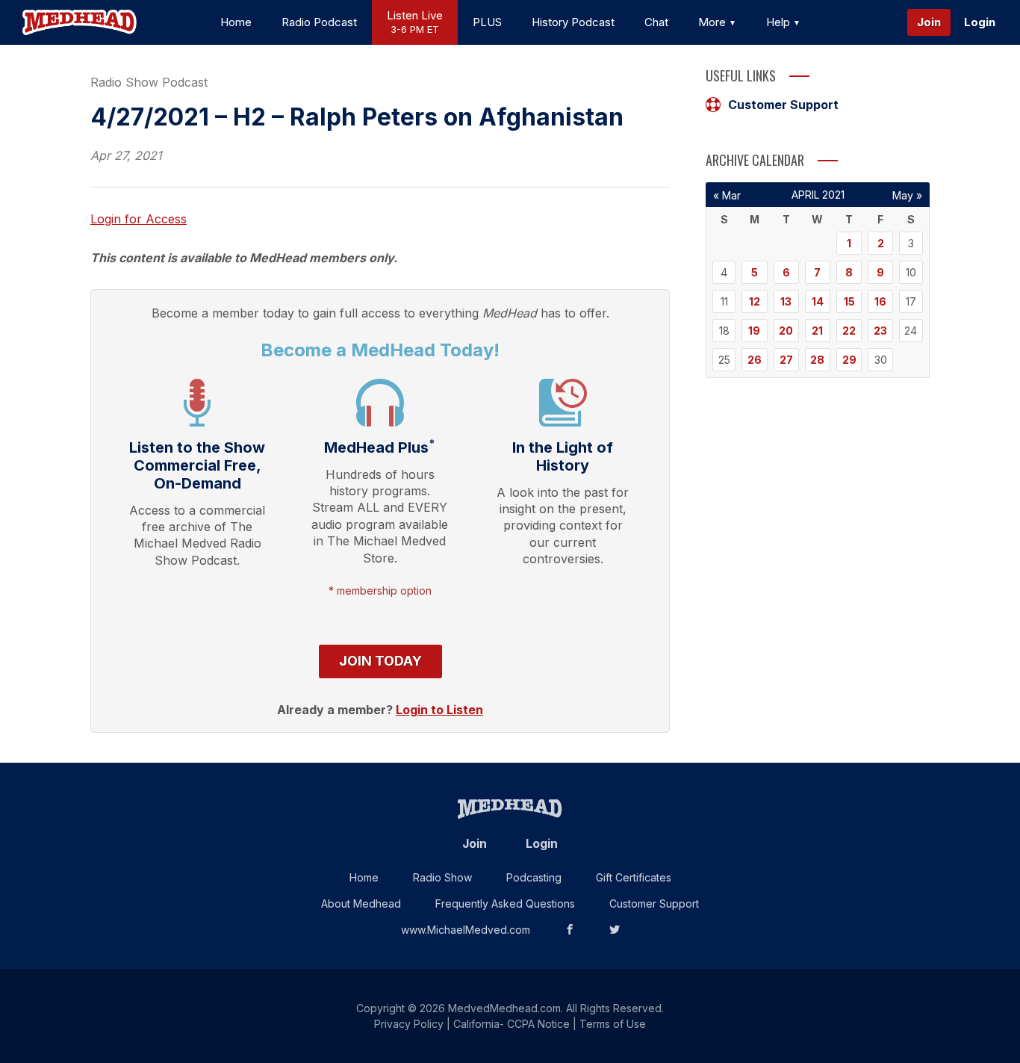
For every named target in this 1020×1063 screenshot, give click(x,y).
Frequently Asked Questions (505, 903)
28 (817, 359)
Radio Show (442, 877)
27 (786, 359)
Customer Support (783, 104)
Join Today (380, 661)
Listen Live (415, 22)
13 (786, 301)
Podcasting (534, 877)
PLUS (487, 22)
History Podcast (573, 22)
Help (779, 22)
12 (754, 301)
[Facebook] (570, 930)
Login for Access (138, 218)
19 (754, 330)
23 (880, 330)
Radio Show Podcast (149, 82)
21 (817, 330)
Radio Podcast (319, 22)
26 (754, 359)
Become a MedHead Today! (380, 350)
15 (849, 301)
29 (849, 359)
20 (786, 330)
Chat (656, 22)
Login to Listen (439, 709)
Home (236, 22)
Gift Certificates (633, 877)
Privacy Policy (409, 1023)
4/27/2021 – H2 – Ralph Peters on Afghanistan (356, 116)
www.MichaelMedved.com (465, 929)
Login (979, 22)
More (713, 22)
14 (818, 301)
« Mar (727, 195)
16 (880, 301)
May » (907, 195)
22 (849, 330)
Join (929, 22)
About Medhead (361, 903)
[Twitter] (614, 930)
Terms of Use (612, 1023)
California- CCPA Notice (511, 1023)
